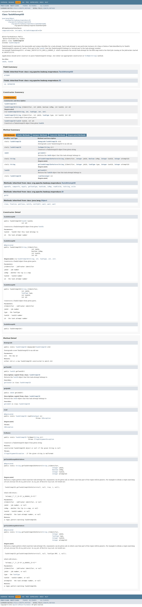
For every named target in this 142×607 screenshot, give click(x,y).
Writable (18, 30)
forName (41, 147)
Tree (27, 2)
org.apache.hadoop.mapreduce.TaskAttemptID (28, 24)
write (73, 186)
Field (15, 8)
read (39, 176)
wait (44, 204)
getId (6, 195)
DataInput (46, 176)
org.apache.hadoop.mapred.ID (19, 22)
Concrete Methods (57, 135)
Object (44, 201)
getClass (21, 204)
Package (11, 2)
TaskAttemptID (14, 43)
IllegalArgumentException (44, 439)
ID (12, 30)
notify (29, 204)
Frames (25, 6)
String (18, 107)
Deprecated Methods (76, 135)
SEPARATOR (11, 84)
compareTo (16, 186)
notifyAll (37, 204)
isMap (49, 186)
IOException (46, 418)
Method (27, 8)
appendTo (7, 186)
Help (46, 2)
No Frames (32, 6)
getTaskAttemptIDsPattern (48, 159)
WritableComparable (31, 30)
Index (42, 2)
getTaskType (32, 186)
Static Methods (23, 135)
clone (6, 204)
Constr (21, 8)
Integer (79, 159)
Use (23, 2)
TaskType (46, 115)
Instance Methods (40, 135)
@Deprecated (8, 245)
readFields (57, 186)
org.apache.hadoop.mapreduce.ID (18, 20)
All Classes (44, 6)
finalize (13, 204)
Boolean (91, 159)
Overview (4, 2)
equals (24, 186)
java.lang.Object (8, 18)
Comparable (6, 30)
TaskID (18, 121)
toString (66, 186)
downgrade (41, 141)
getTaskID (41, 170)
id (5, 84)
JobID (6, 153)
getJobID (41, 153)
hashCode (42, 186)
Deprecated (34, 2)
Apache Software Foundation (22, 605)
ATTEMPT (7, 75)
